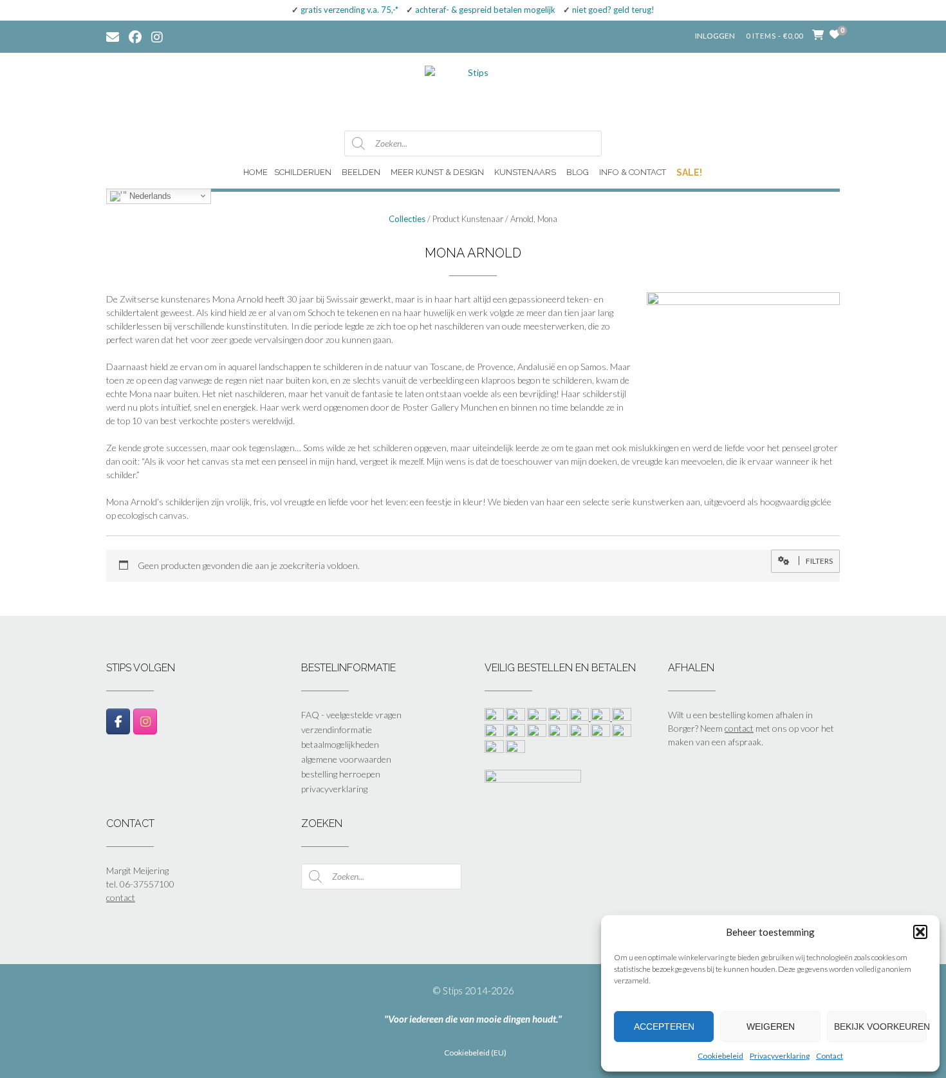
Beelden (361, 172)
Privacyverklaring (780, 1056)
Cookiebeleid (720, 1056)
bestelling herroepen (340, 773)
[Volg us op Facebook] (135, 36)
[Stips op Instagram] (145, 721)
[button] (920, 931)
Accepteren (664, 1026)
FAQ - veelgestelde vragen (351, 714)
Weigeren (771, 1026)
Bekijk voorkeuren (880, 1026)
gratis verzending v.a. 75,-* (349, 10)
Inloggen (715, 36)
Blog (577, 172)
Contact (829, 1056)
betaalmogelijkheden (340, 744)
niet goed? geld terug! (613, 10)
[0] (835, 34)
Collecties (407, 219)
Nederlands (149, 195)
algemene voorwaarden (346, 759)
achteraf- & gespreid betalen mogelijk (485, 10)
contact (739, 728)
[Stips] (473, 91)
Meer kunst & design (437, 172)
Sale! (689, 172)
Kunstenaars (525, 172)
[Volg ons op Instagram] (166, 36)
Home (255, 172)
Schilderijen (302, 172)
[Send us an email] (112, 36)
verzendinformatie (336, 729)
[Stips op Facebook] (118, 721)
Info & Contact (632, 172)
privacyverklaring (334, 788)
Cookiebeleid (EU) (475, 1053)
